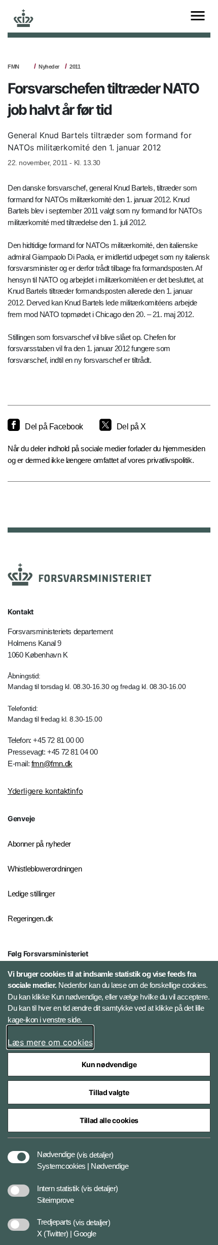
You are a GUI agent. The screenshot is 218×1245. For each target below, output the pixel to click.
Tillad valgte (109, 1092)
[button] (95, 1149)
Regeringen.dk (30, 918)
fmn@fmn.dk (51, 763)
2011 (74, 67)
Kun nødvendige (109, 1064)
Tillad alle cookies (109, 1120)
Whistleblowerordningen (45, 868)
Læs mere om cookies (50, 1042)
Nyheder (49, 67)
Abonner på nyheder (39, 843)
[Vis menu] (198, 16)
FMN (13, 67)
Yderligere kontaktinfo (45, 791)
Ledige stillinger (31, 893)
